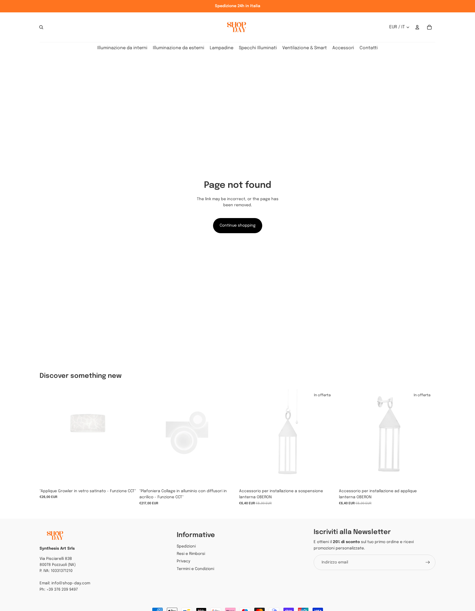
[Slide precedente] (147, 438)
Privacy (183, 561)
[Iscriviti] (427, 562)
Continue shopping (238, 225)
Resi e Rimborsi (191, 554)
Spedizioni (186, 546)
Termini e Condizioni (195, 569)
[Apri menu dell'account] (417, 27)
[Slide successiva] (227, 438)
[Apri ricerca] (41, 27)
